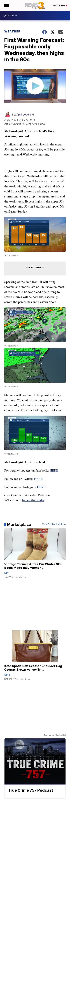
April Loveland (25, 114)
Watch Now (59, 5)
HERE (54, 470)
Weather (12, 31)
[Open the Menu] (6, 5)
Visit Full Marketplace (54, 524)
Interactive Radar (33, 500)
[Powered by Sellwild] (60, 735)
